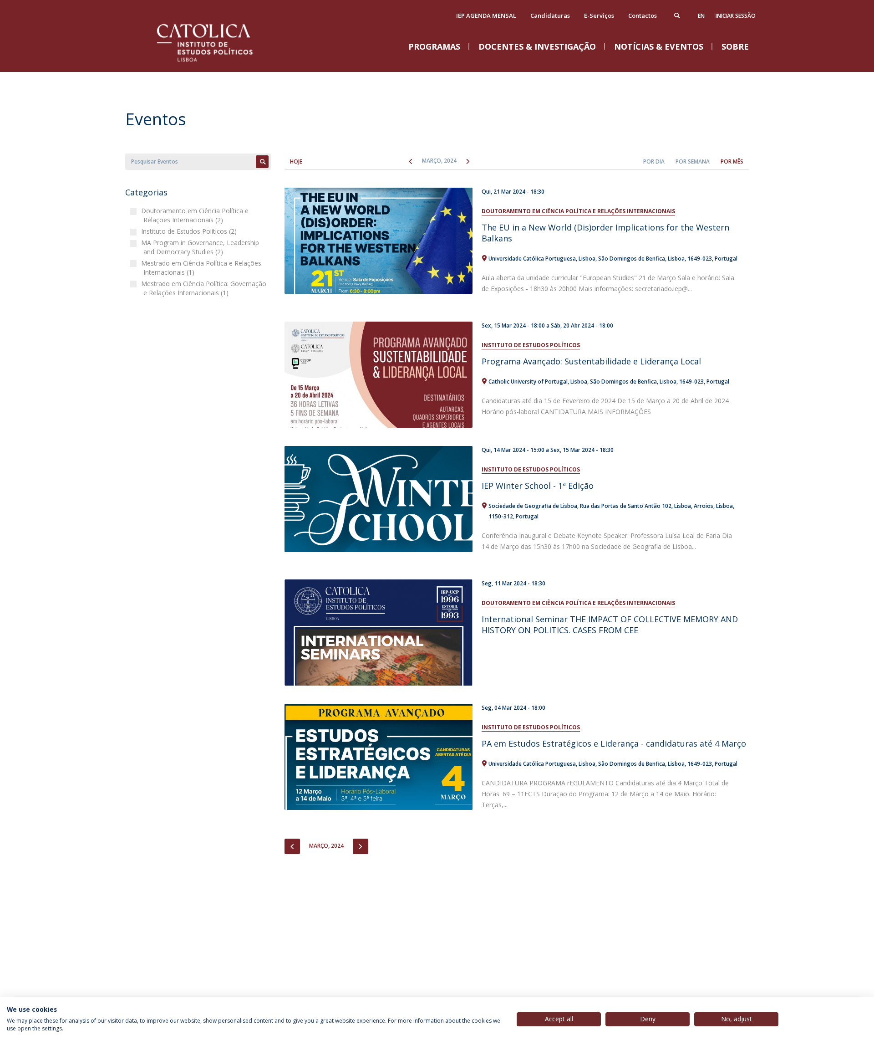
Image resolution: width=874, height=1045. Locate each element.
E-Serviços (599, 15)
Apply (262, 161)
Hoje (296, 161)
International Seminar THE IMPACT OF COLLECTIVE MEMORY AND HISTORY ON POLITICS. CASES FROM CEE (610, 624)
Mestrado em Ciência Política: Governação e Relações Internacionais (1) (204, 288)
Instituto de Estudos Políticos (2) (190, 231)
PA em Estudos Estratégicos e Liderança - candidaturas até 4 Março (614, 743)
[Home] (216, 62)
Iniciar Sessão (736, 16)
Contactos (642, 15)
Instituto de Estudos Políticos (531, 345)
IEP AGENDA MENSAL (486, 15)
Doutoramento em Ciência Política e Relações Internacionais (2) (196, 215)
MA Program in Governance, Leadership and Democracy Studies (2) (201, 247)
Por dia (654, 161)
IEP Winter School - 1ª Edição (538, 485)
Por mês (732, 161)
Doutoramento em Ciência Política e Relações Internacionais (578, 211)
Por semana (693, 161)
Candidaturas (550, 15)
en (701, 16)
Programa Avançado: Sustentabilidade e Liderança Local (591, 361)
